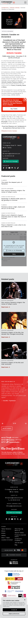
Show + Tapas (5, 537)
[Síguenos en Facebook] (3, 168)
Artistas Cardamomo (7, 31)
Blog (16, 545)
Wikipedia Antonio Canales (9, 131)
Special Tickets (19, 532)
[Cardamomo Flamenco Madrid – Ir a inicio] (5, 2)
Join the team (19, 542)
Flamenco (4, 180)
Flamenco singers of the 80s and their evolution (12, 363)
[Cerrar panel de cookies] (24, 600)
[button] (26, 423)
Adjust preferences (14, 613)
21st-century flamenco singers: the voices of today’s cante (13, 303)
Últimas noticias (14, 7)
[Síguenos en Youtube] (9, 168)
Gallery (3, 535)
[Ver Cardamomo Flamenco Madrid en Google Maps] (14, 477)
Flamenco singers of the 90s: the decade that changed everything (12, 333)
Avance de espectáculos (8, 196)
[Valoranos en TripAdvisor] (12, 168)
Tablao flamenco (6, 529)
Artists (3, 533)
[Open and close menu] (25, 2)
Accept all (14, 609)
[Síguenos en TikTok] (18, 168)
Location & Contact (7, 540)
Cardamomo (4, 7)
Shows (3, 531)
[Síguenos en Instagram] (6, 168)
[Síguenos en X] (15, 168)
